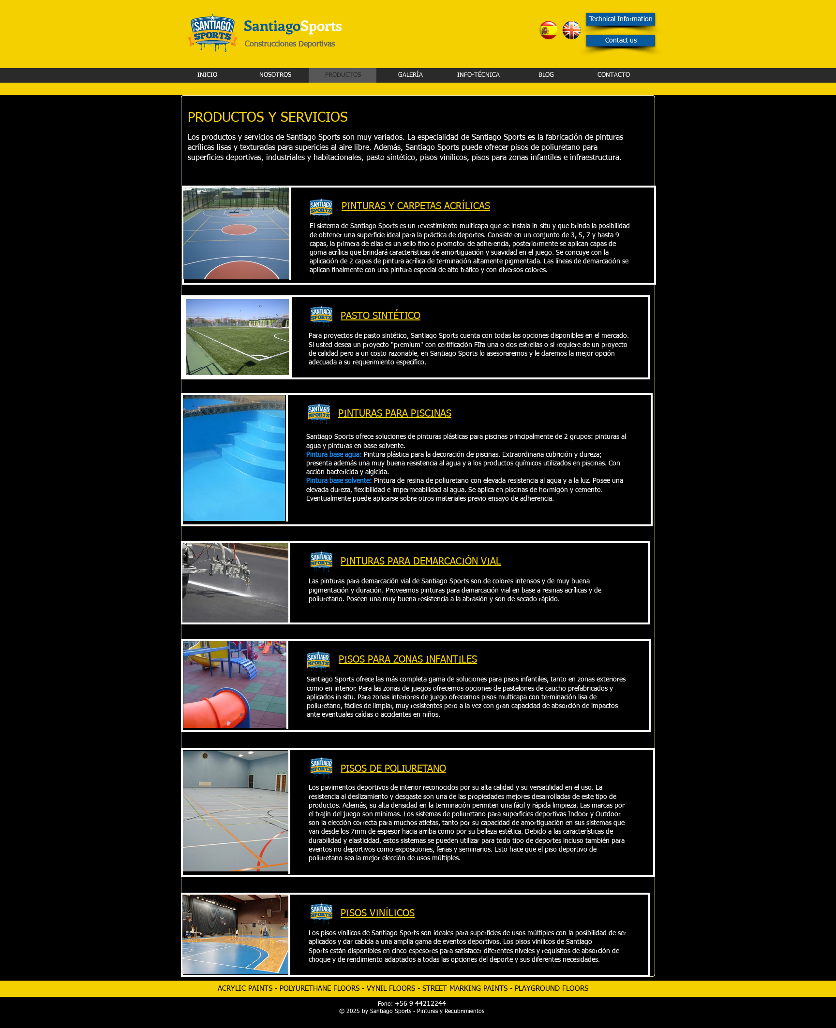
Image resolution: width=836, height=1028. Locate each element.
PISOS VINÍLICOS (378, 913)
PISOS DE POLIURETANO (393, 769)
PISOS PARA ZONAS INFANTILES (408, 660)
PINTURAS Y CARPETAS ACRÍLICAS (416, 206)
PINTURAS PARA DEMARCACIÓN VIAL (421, 561)
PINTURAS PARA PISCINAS (394, 414)
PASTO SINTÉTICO (380, 316)
